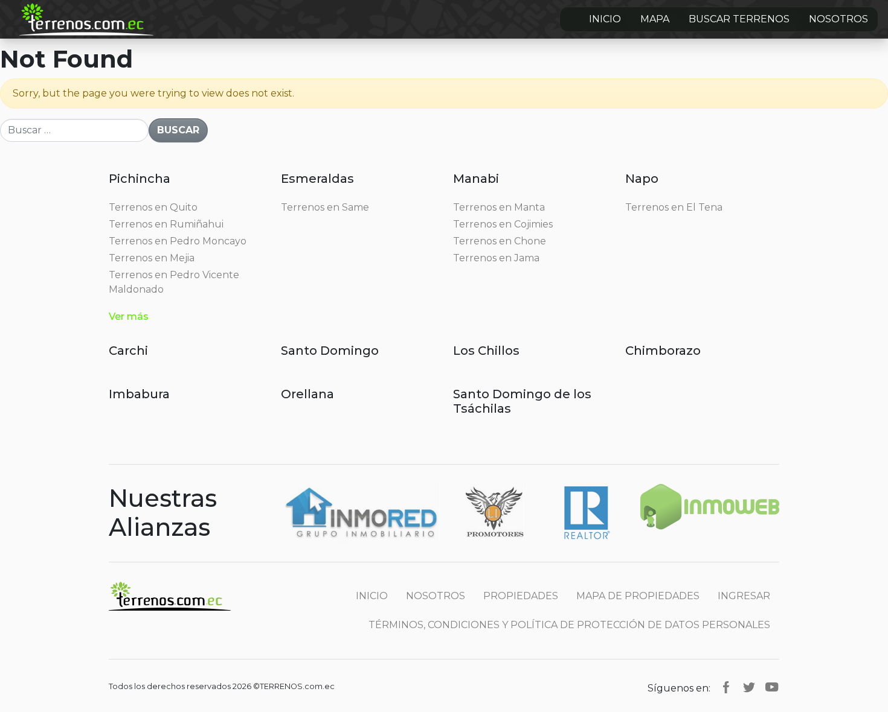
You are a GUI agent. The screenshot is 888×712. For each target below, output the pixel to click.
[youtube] (772, 686)
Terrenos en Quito (153, 207)
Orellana (307, 394)
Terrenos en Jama (496, 258)
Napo (641, 178)
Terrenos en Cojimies (503, 224)
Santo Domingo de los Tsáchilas (522, 401)
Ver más (129, 316)
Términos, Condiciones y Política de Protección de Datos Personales (569, 625)
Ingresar (744, 596)
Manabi (476, 178)
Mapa (654, 19)
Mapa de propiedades (638, 596)
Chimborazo (663, 350)
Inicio (605, 19)
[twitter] (749, 686)
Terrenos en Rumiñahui (166, 224)
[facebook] (726, 686)
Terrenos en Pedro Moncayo (177, 241)
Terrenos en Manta (499, 207)
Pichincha (139, 178)
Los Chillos (486, 350)
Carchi (128, 350)
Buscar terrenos (739, 19)
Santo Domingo (330, 350)
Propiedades (520, 596)
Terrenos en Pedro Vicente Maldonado (174, 282)
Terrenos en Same (325, 207)
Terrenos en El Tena (673, 207)
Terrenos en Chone (499, 241)
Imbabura (139, 394)
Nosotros (838, 19)
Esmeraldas (317, 178)
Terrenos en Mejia (152, 258)
